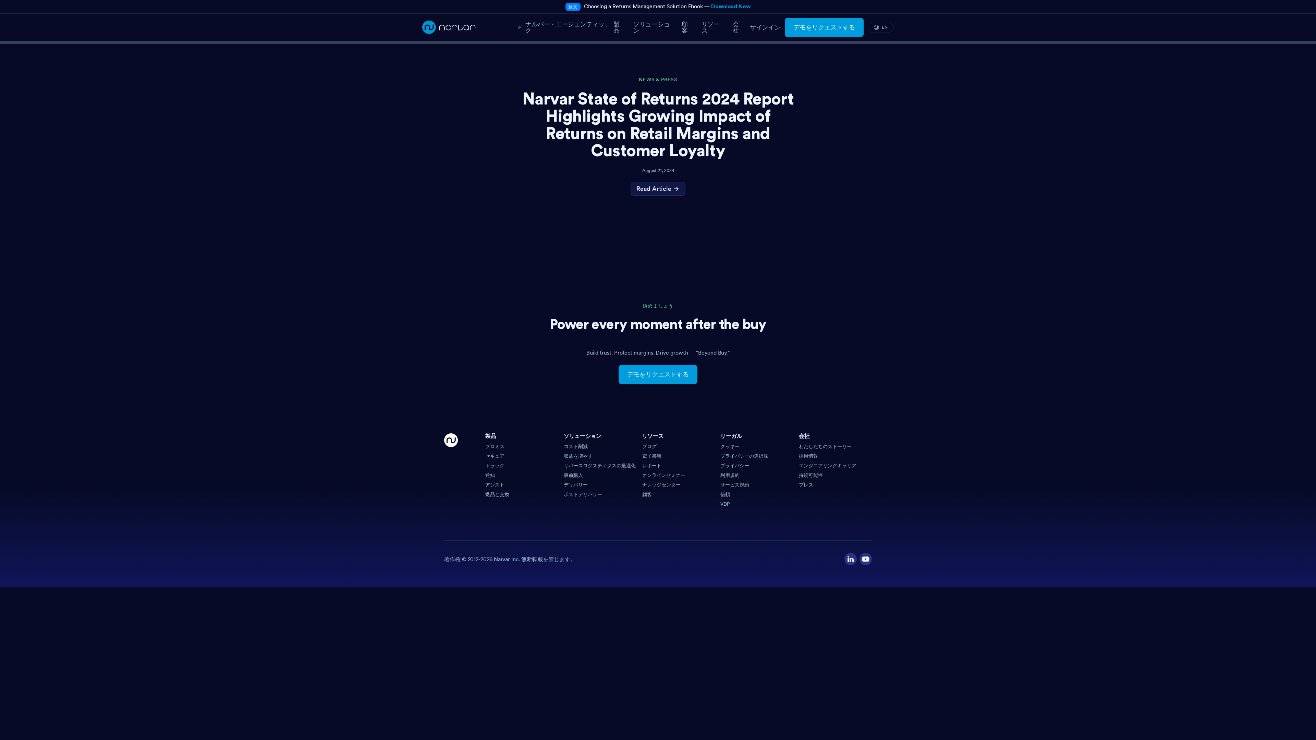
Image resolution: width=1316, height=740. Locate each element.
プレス (806, 485)
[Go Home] (451, 470)
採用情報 (808, 456)
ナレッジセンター (661, 485)
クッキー (730, 446)
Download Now (731, 6)
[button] (521, 438)
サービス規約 (734, 485)
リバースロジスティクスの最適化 (600, 466)
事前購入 (573, 475)
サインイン (765, 27)
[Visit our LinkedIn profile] (850, 559)
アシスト (494, 485)
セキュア (494, 456)
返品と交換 (497, 494)
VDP (725, 504)
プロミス (494, 446)
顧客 (647, 494)
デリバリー (576, 485)
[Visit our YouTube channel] (866, 559)
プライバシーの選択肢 (744, 456)
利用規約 (730, 475)
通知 (490, 475)
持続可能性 (811, 475)
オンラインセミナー (663, 475)
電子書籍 (651, 456)
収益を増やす (578, 456)
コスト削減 (576, 446)
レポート (651, 466)
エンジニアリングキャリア (827, 466)
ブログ (649, 446)
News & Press (658, 80)
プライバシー (734, 466)
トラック (494, 466)
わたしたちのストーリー (825, 446)
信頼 (725, 494)
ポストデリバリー (583, 494)
